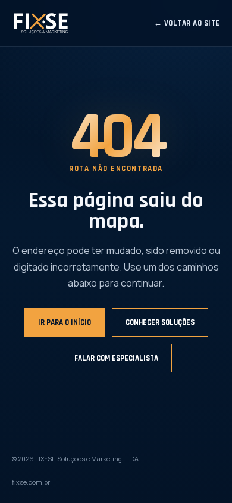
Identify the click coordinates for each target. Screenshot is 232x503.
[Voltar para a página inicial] (40, 23)
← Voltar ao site (187, 23)
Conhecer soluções (160, 322)
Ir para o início (64, 322)
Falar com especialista (116, 358)
